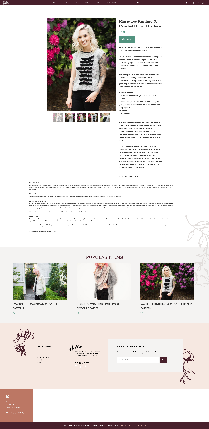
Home (54, 3)
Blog (75, 3)
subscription (112, 3)
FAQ (138, 3)
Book (87, 3)
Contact (127, 3)
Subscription (43, 357)
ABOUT (40, 352)
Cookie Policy (140, 425)
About (98, 3)
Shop (65, 3)
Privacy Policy (127, 425)
